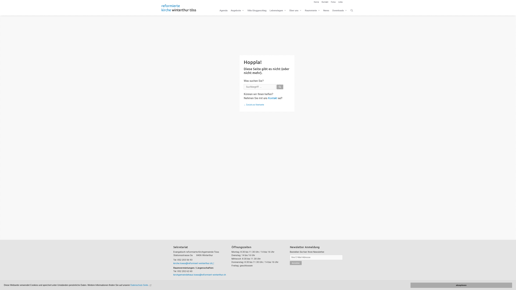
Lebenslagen (276, 10)
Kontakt (325, 2)
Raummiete (311, 10)
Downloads (338, 10)
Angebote (236, 10)
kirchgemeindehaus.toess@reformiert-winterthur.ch (199, 274)
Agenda (223, 10)
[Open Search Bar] (352, 10)
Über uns (293, 10)
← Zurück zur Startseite (254, 105)
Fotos (333, 2)
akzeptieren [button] (461, 285)
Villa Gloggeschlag (256, 10)
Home (316, 2)
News (326, 10)
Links (340, 2)
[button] (151, 285)
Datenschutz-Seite (139, 285)
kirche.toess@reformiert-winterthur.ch (192, 263)
